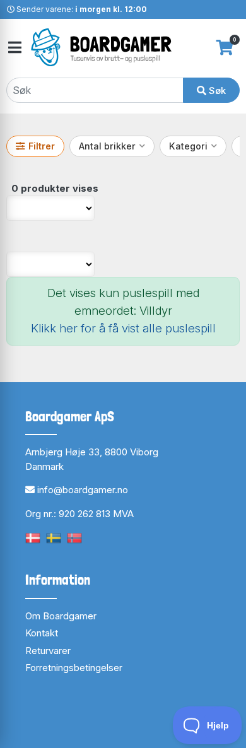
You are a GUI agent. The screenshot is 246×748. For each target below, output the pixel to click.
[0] (224, 47)
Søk (216, 90)
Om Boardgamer (61, 616)
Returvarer (48, 651)
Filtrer (41, 146)
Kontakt (41, 633)
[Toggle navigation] (13, 48)
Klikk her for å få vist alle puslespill (123, 328)
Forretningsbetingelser (73, 668)
